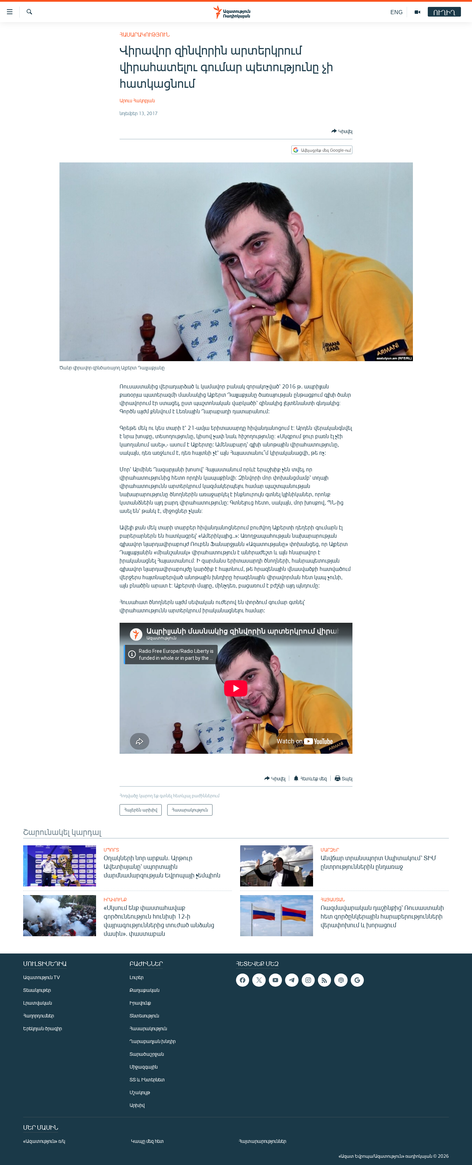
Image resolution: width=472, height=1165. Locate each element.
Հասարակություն (145, 34)
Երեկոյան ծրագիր (42, 1028)
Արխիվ (137, 1105)
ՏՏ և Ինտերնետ (147, 1079)
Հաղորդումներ (38, 1015)
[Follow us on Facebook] (242, 980)
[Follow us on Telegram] (291, 980)
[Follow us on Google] (357, 980)
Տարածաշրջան (147, 1054)
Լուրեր (136, 977)
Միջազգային (144, 1067)
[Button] (341, 131)
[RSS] (324, 980)
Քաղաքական (144, 990)
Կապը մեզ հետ (147, 1141)
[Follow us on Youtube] (275, 980)
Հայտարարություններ (262, 1141)
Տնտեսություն (144, 1015)
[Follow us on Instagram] (308, 980)
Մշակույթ (140, 1092)
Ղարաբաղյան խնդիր (153, 1041)
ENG (396, 12)
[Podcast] (340, 980)
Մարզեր (330, 850)
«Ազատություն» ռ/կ (44, 1141)
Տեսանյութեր (37, 990)
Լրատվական (37, 1003)
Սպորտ (111, 850)
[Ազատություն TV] (417, 12)
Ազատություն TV (41, 977)
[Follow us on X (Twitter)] (258, 980)
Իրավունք (115, 899)
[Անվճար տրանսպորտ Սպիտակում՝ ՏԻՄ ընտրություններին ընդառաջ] (276, 865)
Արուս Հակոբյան (137, 100)
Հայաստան (333, 899)
